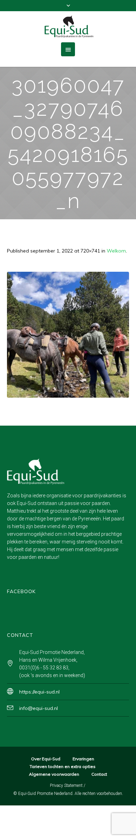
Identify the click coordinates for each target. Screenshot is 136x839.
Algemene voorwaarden (54, 774)
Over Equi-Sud (45, 758)
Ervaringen (83, 758)
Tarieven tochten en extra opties (63, 766)
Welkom (116, 251)
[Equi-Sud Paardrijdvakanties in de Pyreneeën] (68, 27)
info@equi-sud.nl (38, 708)
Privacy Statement (66, 785)
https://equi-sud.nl (39, 692)
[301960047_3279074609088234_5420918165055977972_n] (68, 335)
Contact (99, 774)
